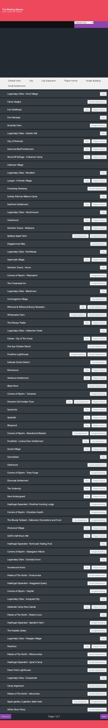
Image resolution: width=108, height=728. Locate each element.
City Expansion (49, 80)
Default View (14, 80)
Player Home (70, 80)
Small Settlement (16, 86)
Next (104, 716)
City (31, 80)
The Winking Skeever (12, 9)
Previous (6, 716)
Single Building (93, 80)
